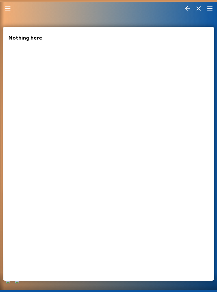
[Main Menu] (8, 8)
